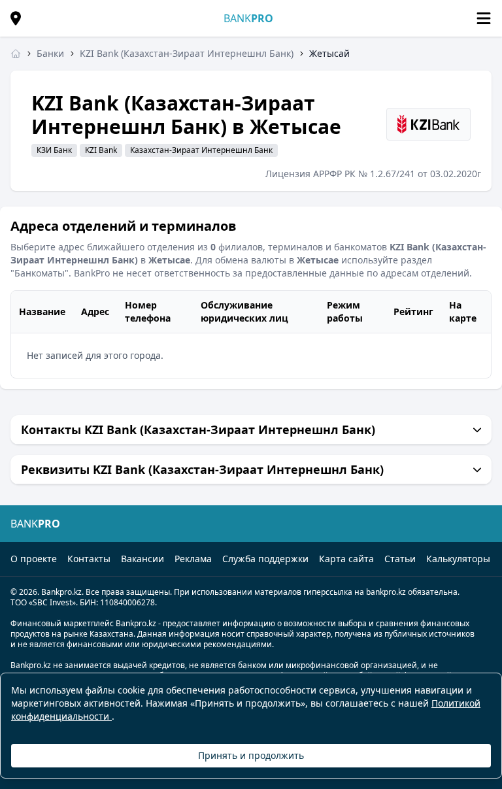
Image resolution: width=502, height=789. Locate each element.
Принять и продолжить (251, 755)
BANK (248, 18)
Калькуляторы (458, 558)
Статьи (400, 558)
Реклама (193, 558)
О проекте (33, 558)
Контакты (88, 558)
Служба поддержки (265, 558)
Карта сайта (346, 558)
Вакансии (142, 558)
